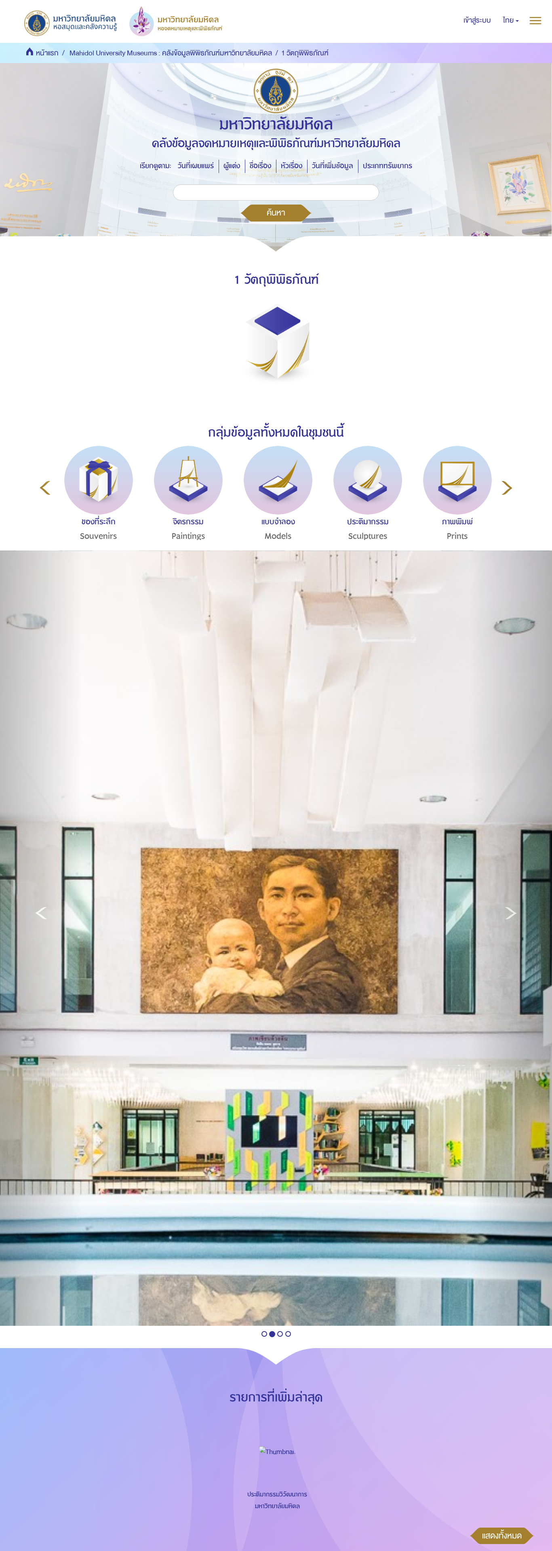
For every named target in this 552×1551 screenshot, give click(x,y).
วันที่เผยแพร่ (196, 166)
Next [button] (507, 488)
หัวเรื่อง (291, 166)
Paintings (188, 536)
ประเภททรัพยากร (387, 166)
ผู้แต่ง (231, 166)
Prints (457, 536)
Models (278, 536)
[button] (511, 21)
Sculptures (368, 536)
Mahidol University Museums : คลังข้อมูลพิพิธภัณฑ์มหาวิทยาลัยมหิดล (171, 53)
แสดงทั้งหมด (502, 1535)
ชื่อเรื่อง (260, 166)
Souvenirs (98, 536)
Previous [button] (45, 488)
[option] (96, 508)
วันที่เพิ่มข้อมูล (332, 166)
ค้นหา (276, 212)
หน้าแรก (47, 53)
